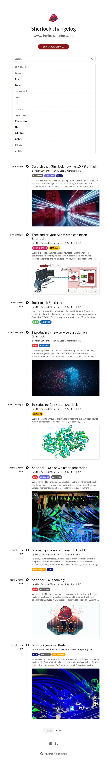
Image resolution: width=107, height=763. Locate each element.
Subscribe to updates (53, 47)
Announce (19, 73)
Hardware (19, 109)
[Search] (92, 59)
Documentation (22, 91)
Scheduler (19, 133)
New (17, 127)
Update (18, 150)
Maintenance (21, 121)
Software (19, 139)
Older (59, 730)
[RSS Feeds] (56, 743)
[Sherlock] (53, 18)
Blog (17, 79)
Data (17, 85)
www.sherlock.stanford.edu (53, 35)
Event (17, 97)
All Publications (22, 67)
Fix (16, 103)
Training (18, 145)
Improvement (21, 115)
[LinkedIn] (52, 743)
